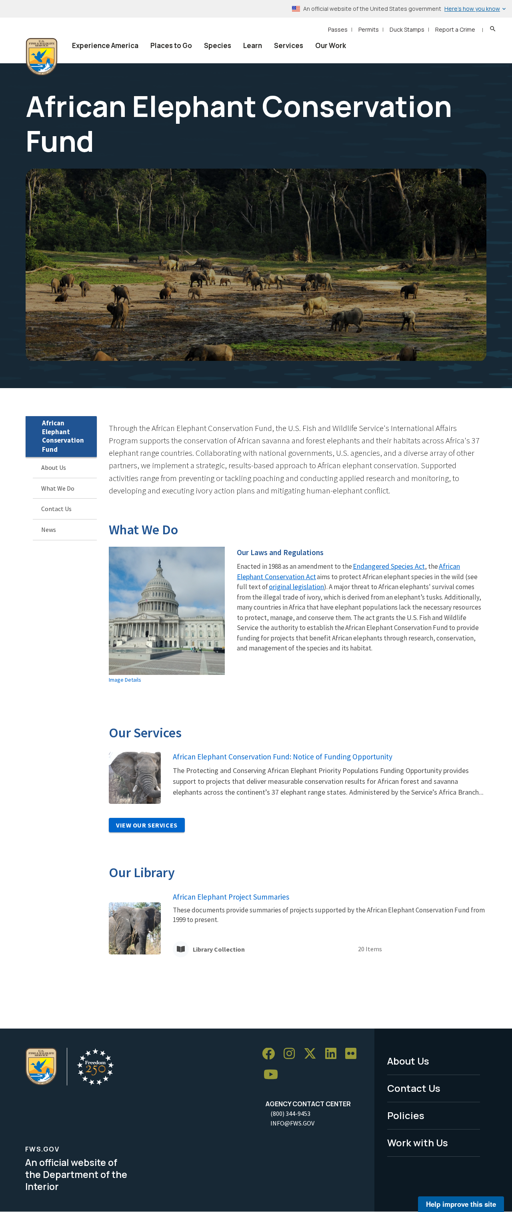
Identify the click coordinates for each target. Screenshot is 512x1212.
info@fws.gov (292, 1123)
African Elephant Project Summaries (231, 897)
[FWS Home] (42, 57)
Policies (405, 1115)
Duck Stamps (407, 29)
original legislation (296, 586)
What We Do (57, 488)
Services (288, 45)
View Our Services (147, 825)
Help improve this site (461, 1204)
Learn (252, 45)
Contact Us (56, 509)
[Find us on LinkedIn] (333, 1054)
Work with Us (417, 1142)
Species (217, 45)
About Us (53, 467)
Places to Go (171, 45)
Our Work (330, 45)
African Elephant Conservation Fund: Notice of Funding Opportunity (282, 756)
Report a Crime (455, 29)
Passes (338, 29)
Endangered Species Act (389, 566)
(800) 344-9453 (290, 1113)
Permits (368, 29)
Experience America (105, 45)
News (48, 529)
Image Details (125, 679)
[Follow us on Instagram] (292, 1054)
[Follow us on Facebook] (271, 1054)
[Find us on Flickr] (353, 1054)
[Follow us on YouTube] (274, 1075)
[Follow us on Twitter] (313, 1054)
